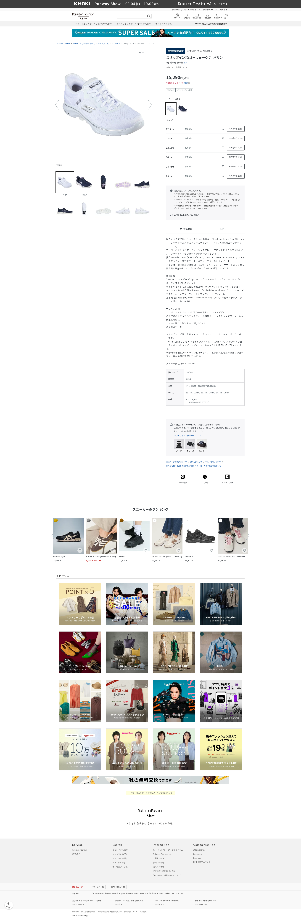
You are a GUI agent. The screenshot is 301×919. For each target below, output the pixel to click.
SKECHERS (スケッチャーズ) (84, 43)
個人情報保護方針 (88, 912)
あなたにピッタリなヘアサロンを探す (86, 900)
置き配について (196, 462)
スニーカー (116, 43)
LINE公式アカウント (202, 862)
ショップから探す (120, 854)
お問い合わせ (158, 862)
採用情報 (143, 912)
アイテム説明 (186, 228)
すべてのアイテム (120, 867)
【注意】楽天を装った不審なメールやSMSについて (150, 793)
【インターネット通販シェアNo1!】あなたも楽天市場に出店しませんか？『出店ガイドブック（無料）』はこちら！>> (137, 893)
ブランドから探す (120, 850)
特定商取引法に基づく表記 (164, 871)
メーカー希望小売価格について (209, 466)
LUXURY (76, 854)
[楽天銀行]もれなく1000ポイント (186, 9)
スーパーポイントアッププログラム (168, 850)
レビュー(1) (225, 228)
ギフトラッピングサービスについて (189, 435)
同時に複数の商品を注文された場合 (180, 466)
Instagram (197, 858)
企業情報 (75, 912)
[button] (103, 105)
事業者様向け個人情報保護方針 (110, 912)
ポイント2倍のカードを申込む (167, 900)
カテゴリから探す (120, 858)
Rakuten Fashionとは (162, 854)
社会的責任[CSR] (130, 912)
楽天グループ (209, 9)
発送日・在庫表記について (176, 462)
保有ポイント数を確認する (205, 900)
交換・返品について (213, 462)
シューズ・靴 (103, 43)
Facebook (197, 854)
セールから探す (119, 862)
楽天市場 (223, 9)
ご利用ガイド (158, 858)
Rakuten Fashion (63, 43)
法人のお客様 (158, 867)
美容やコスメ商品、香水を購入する (129, 900)
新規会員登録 (199, 850)
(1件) (186, 63)
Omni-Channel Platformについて (167, 875)
